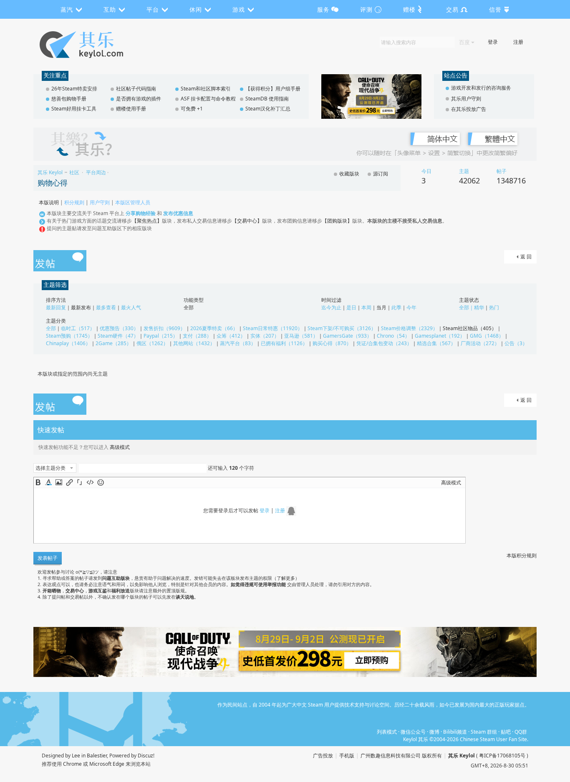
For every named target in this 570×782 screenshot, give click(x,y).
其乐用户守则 (466, 98)
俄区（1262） (152, 343)
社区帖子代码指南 (136, 88)
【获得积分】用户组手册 (272, 88)
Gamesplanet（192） (440, 335)
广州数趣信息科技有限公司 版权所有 (401, 755)
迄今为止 (331, 307)
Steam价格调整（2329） (409, 328)
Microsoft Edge (106, 763)
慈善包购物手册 (68, 98)
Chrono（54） (393, 335)
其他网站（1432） (194, 343)
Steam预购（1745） (69, 335)
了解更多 (286, 578)
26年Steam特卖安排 (74, 88)
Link (69, 482)
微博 (434, 731)
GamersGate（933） (347, 335)
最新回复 (56, 307)
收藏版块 (349, 173)
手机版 (346, 755)
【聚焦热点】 (147, 220)
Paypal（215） (161, 335)
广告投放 (323, 755)
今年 (411, 307)
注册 (518, 41)
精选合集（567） (436, 343)
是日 (351, 307)
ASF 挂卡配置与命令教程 (208, 98)
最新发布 (81, 307)
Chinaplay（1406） (68, 343)
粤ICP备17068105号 (502, 755)
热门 (494, 307)
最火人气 (131, 307)
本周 (366, 307)
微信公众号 (413, 731)
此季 (396, 307)
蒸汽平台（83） (238, 343)
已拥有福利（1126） (284, 343)
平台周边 (96, 172)
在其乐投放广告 (468, 109)
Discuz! (146, 755)
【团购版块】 (337, 220)
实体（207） (264, 335)
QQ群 (521, 731)
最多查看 (106, 307)
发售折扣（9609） (164, 328)
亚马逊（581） (301, 335)
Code (90, 482)
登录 (493, 41)
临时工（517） (78, 328)
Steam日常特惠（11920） (273, 328)
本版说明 (49, 202)
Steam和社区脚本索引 (206, 88)
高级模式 (120, 447)
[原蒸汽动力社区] (99, 44)
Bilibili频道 (455, 731)
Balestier (97, 755)
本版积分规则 (522, 555)
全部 (189, 307)
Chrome (72, 763)
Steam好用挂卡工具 (73, 108)
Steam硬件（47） (118, 335)
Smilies (100, 482)
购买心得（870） (332, 343)
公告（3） (515, 343)
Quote (80, 482)
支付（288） (197, 335)
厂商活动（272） (480, 343)
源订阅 (380, 173)
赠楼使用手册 (131, 108)
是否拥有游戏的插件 (138, 98)
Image (59, 482)
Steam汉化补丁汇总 (267, 108)
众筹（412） (231, 335)
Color (48, 482)
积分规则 (74, 202)
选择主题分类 (50, 467)
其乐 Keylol (50, 172)
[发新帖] (59, 261)
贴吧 (506, 731)
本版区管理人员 (132, 202)
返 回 (526, 256)
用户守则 (100, 202)
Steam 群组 (484, 731)
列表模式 (387, 731)
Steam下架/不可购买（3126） (342, 328)
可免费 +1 (192, 108)
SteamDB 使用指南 (267, 98)
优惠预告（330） (119, 328)
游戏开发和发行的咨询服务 (481, 87)
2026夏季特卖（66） (214, 328)
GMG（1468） (487, 335)
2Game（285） (113, 343)
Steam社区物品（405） (470, 328)
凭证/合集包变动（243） (384, 343)
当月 (381, 307)
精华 (479, 307)
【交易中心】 (247, 220)
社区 (74, 172)
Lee (76, 755)
